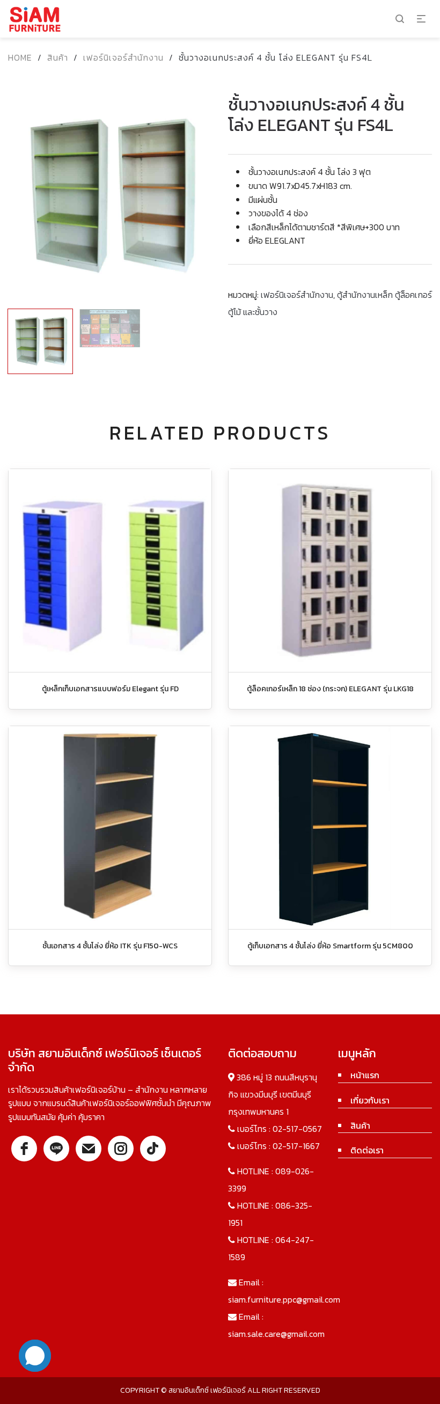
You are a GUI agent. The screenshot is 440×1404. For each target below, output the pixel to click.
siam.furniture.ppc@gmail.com (284, 1299)
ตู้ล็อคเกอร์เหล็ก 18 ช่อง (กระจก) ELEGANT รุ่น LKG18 (330, 688)
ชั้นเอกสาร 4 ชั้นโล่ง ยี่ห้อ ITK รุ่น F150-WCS (110, 946)
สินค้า (57, 57)
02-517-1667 (296, 1145)
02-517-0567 (297, 1128)
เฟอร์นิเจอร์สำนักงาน (123, 57)
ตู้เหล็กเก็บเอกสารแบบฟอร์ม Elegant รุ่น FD (110, 688)
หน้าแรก (364, 1075)
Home (20, 57)
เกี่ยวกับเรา (370, 1100)
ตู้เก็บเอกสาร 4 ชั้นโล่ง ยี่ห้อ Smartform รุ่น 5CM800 (330, 946)
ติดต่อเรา (367, 1150)
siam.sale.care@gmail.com (276, 1333)
